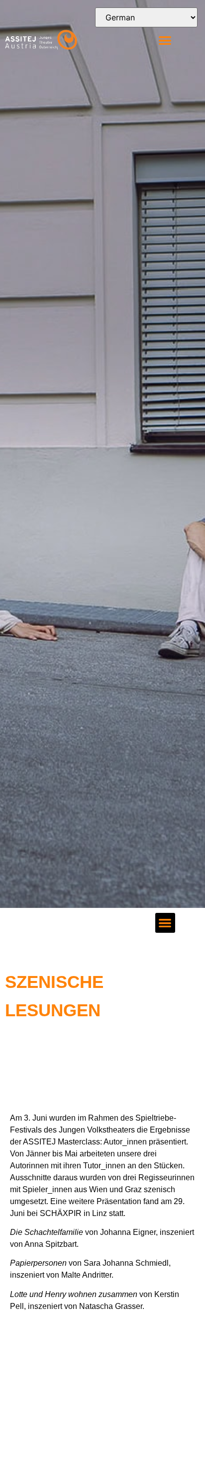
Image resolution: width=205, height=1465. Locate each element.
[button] (165, 40)
